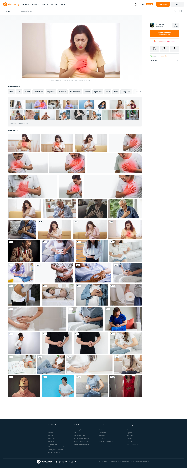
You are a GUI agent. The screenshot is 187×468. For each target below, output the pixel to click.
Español (129, 433)
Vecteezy (50, 433)
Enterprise (51, 438)
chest (11, 92)
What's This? (163, 56)
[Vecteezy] (11, 4)
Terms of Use (125, 462)
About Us (102, 435)
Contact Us (102, 433)
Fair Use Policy (144, 462)
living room (126, 92)
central (27, 92)
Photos (34, 4)
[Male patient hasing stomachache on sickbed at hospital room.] (93, 272)
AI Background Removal (55, 450)
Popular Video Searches (81, 444)
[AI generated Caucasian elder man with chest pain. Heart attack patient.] (59, 208)
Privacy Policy (135, 462)
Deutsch (129, 438)
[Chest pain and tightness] (24, 251)
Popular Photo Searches (81, 441)
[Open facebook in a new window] (56, 461)
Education (51, 441)
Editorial (54, 4)
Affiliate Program (79, 435)
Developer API (52, 444)
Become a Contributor (106, 441)
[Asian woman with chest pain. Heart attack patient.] (24, 143)
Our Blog (102, 438)
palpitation (51, 92)
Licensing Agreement (81, 430)
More (63, 4)
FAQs (100, 430)
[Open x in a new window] (72, 461)
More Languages (132, 444)
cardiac (87, 92)
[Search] (175, 11)
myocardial (98, 92)
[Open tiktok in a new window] (69, 461)
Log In (177, 4)
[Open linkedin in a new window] (63, 461)
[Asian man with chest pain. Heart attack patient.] (125, 143)
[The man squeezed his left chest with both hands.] (92, 295)
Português (130, 435)
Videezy (50, 435)
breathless (62, 92)
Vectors (24, 4)
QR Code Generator (54, 452)
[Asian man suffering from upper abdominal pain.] (54, 272)
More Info (154, 60)
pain (19, 92)
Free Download (164, 33)
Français (129, 441)
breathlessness (75, 92)
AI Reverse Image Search (56, 447)
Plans (143, 4)
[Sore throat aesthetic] (24, 386)
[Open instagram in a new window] (59, 461)
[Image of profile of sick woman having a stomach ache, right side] (24, 343)
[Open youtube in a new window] (75, 461)
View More (132, 115)
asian (116, 92)
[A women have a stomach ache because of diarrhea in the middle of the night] (125, 386)
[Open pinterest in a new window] (66, 461)
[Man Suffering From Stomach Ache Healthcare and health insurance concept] (57, 343)
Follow (176, 26)
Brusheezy (51, 430)
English (129, 430)
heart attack (38, 92)
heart (108, 92)
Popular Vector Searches (82, 438)
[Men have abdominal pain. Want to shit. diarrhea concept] (24, 295)
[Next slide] (139, 91)
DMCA (76, 433)
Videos (44, 4)
